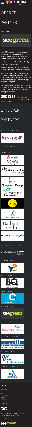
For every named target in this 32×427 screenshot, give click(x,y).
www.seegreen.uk (8, 102)
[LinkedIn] (2, 408)
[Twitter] (9, 96)
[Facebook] (13, 96)
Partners (3, 399)
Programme (4, 395)
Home (3, 393)
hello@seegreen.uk (24, 97)
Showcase (4, 390)
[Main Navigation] (2, 2)
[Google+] (2, 96)
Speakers (3, 397)
